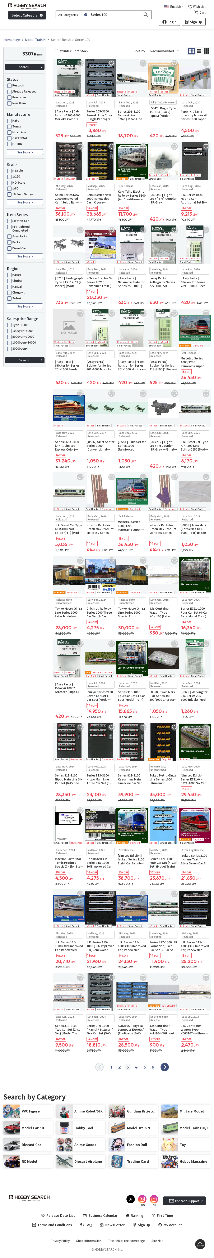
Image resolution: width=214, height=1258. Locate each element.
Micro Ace (19, 132)
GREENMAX (20, 138)
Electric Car (20, 221)
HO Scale (18, 182)
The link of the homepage (126, 1241)
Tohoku (17, 298)
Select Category (25, 15)
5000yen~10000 (23, 336)
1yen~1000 (20, 325)
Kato (15, 120)
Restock (18, 85)
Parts (16, 242)
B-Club (17, 144)
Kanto (16, 274)
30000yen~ (20, 348)
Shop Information (89, 1241)
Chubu (17, 280)
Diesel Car (19, 248)
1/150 (16, 176)
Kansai (17, 286)
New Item (19, 103)
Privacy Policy (60, 1241)
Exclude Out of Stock (73, 51)
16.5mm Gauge (22, 194)
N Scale (17, 170)
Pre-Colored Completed (21, 228)
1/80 (15, 188)
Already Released (24, 91)
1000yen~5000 (22, 330)
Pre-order (19, 97)
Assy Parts (19, 236)
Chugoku (18, 292)
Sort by (139, 51)
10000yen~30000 (24, 342)
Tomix (16, 126)
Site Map (157, 1241)
